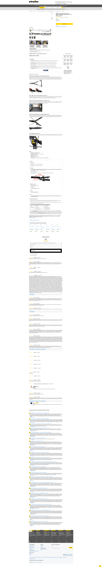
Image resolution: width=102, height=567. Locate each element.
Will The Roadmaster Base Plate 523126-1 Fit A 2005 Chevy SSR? (39, 521)
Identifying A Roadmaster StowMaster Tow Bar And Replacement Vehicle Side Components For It (43, 461)
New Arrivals (64, 5)
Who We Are (42, 545)
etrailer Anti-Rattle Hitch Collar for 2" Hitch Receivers (59, 229)
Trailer (45, 5)
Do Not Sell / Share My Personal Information (50, 557)
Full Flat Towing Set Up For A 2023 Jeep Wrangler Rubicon (38, 446)
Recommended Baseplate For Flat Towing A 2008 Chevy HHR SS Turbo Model (41, 432)
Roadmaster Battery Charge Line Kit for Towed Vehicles (37, 229)
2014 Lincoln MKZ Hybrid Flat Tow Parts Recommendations (38, 466)
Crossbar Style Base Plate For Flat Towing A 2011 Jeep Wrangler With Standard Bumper (42, 482)
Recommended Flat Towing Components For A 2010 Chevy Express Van (40, 510)
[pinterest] (68, 555)
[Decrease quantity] (57, 21)
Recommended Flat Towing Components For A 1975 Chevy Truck (39, 498)
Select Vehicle (42, 7)
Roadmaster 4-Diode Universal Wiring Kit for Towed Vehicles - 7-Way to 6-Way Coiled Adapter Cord (32, 229)
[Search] (56, 2)
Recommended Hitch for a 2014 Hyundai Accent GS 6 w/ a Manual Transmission (41, 504)
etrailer (57, 12)
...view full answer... (32, 417)
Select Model (57, 7)
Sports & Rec (40, 5)
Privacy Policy (42, 557)
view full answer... (32, 426)
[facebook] (66, 555)
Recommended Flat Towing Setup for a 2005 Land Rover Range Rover (40, 452)
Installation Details (31, 217)
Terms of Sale (65, 557)
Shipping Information (32, 547)
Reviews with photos (34, 255)
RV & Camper (53, 5)
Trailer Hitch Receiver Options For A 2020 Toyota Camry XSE (39, 472)
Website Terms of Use (32, 558)
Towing (36, 5)
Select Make (52, 7)
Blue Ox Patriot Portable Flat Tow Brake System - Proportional (48, 229)
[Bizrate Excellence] (32, 562)
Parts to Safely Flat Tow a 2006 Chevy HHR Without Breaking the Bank (40, 418)
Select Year (47, 7)
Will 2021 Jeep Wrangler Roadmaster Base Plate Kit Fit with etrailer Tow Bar (40, 457)
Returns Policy (31, 546)
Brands (60, 5)
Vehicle (48, 5)
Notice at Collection (59, 557)
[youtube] (72, 555)
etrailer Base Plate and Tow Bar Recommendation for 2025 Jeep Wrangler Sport (41, 423)
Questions (66, 17)
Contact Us (30, 548)
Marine (57, 5)
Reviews (62, 17)
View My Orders (31, 545)
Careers (42, 546)
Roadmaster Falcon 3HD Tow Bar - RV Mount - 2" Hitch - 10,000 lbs (53, 229)
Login (30, 553)
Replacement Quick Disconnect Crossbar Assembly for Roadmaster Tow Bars (42, 229)
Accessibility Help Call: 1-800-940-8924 (34, 557)
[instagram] (70, 555)
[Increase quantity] (60, 21)
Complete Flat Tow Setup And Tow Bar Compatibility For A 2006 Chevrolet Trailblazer (42, 476)
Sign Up (30, 554)
